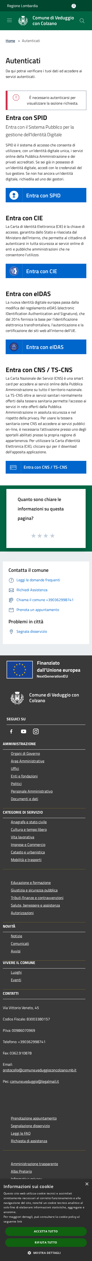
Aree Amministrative (27, 761)
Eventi (16, 980)
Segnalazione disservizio (30, 1126)
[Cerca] (82, 21)
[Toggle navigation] (9, 20)
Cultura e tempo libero (29, 829)
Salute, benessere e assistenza (35, 905)
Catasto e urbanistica (28, 852)
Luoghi (16, 972)
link (19, 1221)
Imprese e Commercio (28, 844)
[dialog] (46, 1220)
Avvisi (16, 951)
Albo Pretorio (21, 1171)
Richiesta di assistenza (29, 1141)
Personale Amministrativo (32, 791)
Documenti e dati (24, 799)
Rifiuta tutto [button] (46, 1242)
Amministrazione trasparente (34, 1164)
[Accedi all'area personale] (73, 6)
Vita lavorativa (22, 837)
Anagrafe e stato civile (29, 822)
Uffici (15, 768)
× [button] (86, 1184)
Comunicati (20, 943)
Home (10, 40)
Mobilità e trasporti (26, 859)
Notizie (16, 936)
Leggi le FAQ (21, 1133)
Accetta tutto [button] (46, 1231)
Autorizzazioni (22, 913)
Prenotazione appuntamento (34, 1118)
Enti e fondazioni (24, 776)
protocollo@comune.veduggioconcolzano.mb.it (39, 1070)
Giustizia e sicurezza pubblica (34, 890)
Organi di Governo (25, 753)
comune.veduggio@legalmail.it (34, 1081)
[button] (46, 1253)
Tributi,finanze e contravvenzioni (37, 897)
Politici (16, 783)
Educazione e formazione (31, 882)
